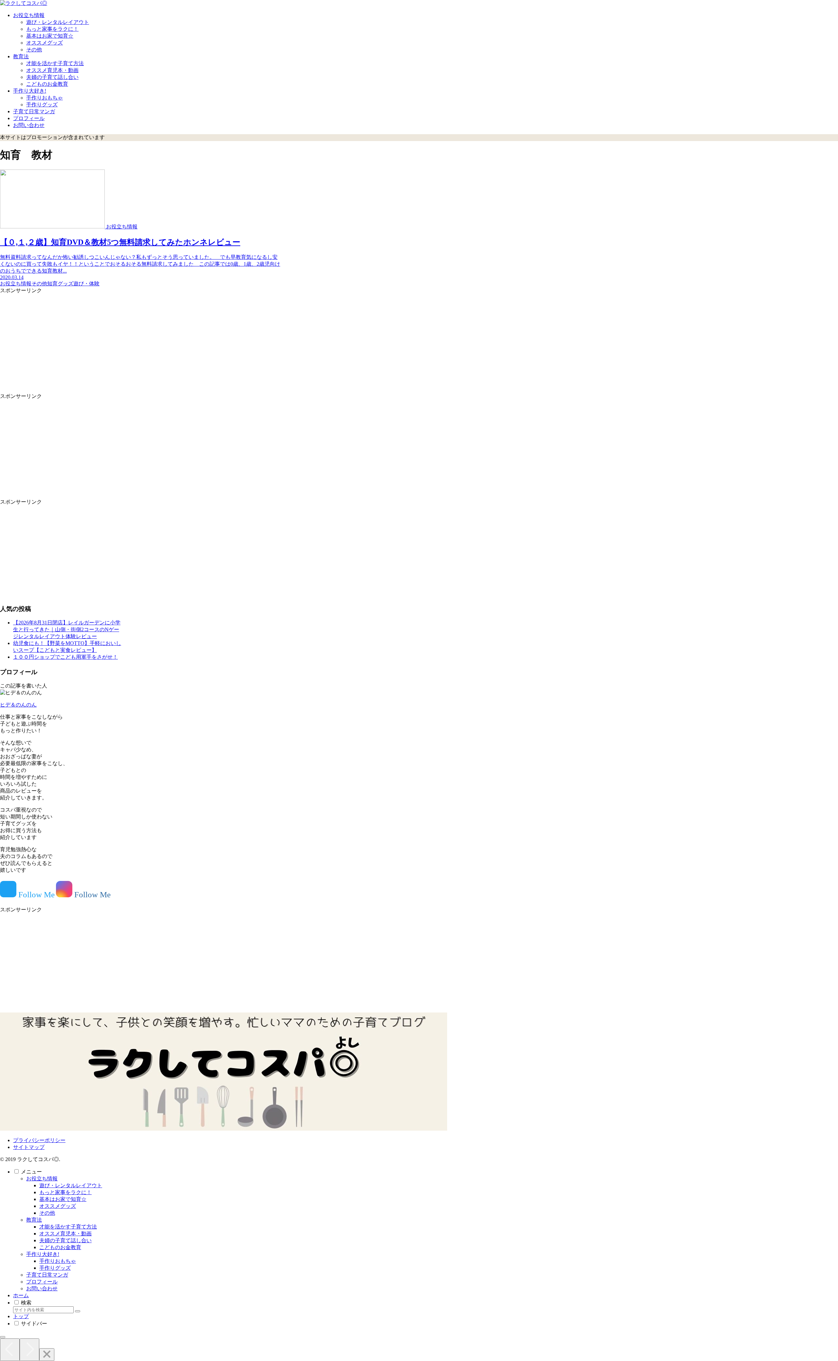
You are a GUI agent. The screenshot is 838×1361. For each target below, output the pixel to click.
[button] (77, 1311)
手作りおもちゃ (57, 1261)
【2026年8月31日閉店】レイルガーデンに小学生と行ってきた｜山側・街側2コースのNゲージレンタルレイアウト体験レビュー (66, 629)
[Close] (46, 1354)
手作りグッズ (55, 1268)
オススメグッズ (57, 1206)
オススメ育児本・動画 (65, 1233)
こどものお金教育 (60, 1247)
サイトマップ (29, 1147)
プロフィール (42, 1281)
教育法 (34, 1220)
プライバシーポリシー (39, 1140)
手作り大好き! (42, 1254)
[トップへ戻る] (2, 1337)
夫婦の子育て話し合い (65, 1240)
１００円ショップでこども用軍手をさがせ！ (65, 657)
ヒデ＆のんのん (18, 704)
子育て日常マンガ (47, 1275)
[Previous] (10, 1349)
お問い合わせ (42, 1288)
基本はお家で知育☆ (62, 1199)
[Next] (29, 1349)
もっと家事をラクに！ (65, 1192)
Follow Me (35, 894)
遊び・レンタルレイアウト (70, 1185)
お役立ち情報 (42, 1178)
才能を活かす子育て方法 (68, 1226)
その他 (47, 1213)
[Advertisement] (141, 340)
